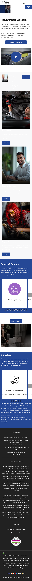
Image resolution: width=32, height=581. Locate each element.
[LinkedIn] (19, 532)
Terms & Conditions (11, 556)
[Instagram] (16, 532)
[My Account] (24, 2)
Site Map (20, 568)
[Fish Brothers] (5, 2)
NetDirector (7, 577)
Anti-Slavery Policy (20, 558)
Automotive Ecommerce (21, 577)
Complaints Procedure (16, 565)
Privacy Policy (22, 556)
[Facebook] (12, 532)
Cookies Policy (7, 558)
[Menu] (28, 2)
